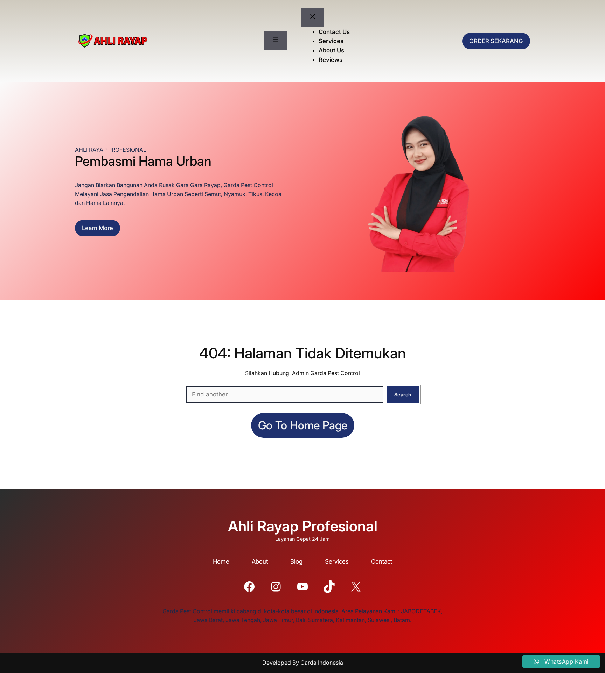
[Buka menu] (275, 40)
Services (337, 561)
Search (402, 395)
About (260, 561)
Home (221, 561)
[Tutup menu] (312, 17)
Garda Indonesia (321, 662)
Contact (381, 561)
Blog (296, 561)
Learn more (97, 227)
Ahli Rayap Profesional (302, 526)
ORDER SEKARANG (496, 40)
